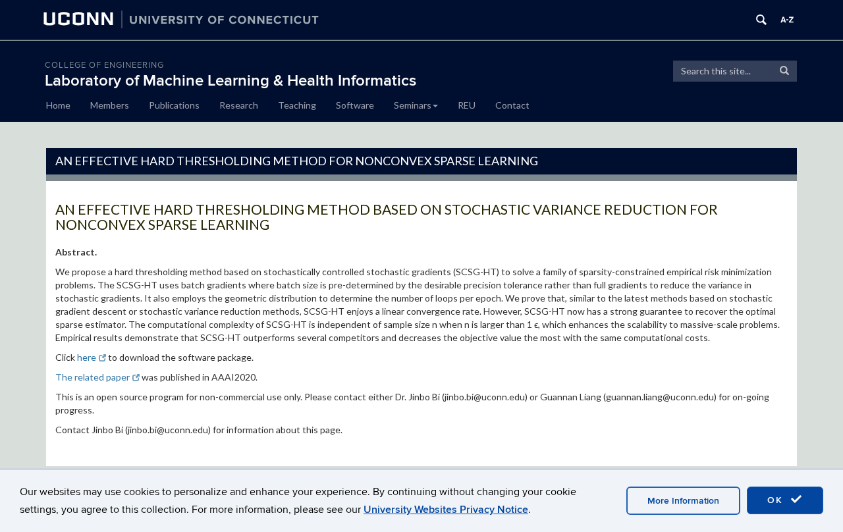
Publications (174, 105)
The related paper (92, 377)
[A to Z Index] (787, 19)
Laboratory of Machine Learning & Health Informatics (230, 80)
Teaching (297, 105)
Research (238, 105)
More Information (683, 500)
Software (355, 105)
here (86, 357)
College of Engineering (104, 65)
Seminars (412, 105)
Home (58, 105)
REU (467, 105)
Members (109, 105)
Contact (512, 105)
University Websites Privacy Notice (446, 509)
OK (777, 500)
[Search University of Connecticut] (761, 19)
